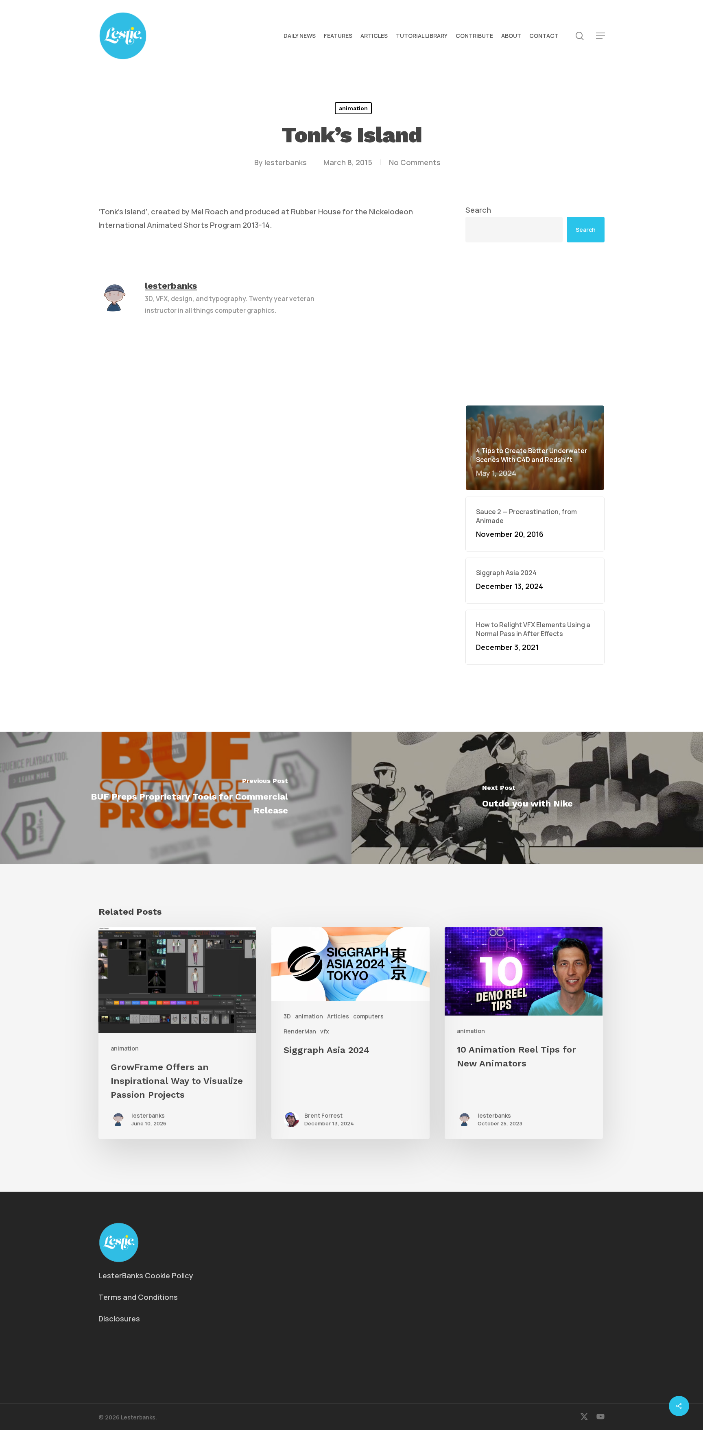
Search (478, 210)
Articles (338, 1016)
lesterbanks (285, 162)
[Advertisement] (535, 324)
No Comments (415, 162)
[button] (600, 36)
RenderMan (300, 1031)
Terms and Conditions (138, 1297)
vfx (324, 1031)
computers (368, 1016)
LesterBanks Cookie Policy (145, 1275)
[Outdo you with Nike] (527, 798)
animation (353, 108)
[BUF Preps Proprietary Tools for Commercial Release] (176, 798)
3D (287, 1016)
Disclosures (119, 1318)
